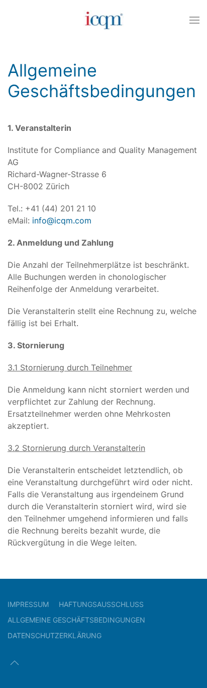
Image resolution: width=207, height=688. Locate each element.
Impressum (28, 604)
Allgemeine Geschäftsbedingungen (76, 620)
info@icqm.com (61, 220)
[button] (194, 20)
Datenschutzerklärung (54, 635)
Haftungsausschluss (101, 604)
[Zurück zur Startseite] (104, 20)
